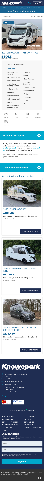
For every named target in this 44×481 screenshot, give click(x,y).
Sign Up (22, 461)
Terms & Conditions (32, 427)
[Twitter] (5, 396)
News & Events (30, 422)
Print (31, 16)
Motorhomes (20, 7)
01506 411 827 (9, 376)
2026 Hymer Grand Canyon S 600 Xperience (19, 328)
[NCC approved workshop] (6, 402)
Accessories (29, 417)
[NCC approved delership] (18, 402)
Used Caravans (8, 419)
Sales (11, 7)
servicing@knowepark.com (14, 381)
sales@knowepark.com (12, 379)
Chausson (36, 7)
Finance (5, 430)
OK (39, 478)
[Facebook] (2, 396)
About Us (28, 419)
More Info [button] (26, 474)
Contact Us (29, 425)
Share (39, 16)
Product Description (14, 135)
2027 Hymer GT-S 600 (14, 209)
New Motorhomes (10, 422)
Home (4, 7)
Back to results (7, 16)
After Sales (7, 427)
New (28, 7)
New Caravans (8, 417)
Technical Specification (15, 167)
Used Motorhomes (10, 425)
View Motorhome (30, 231)
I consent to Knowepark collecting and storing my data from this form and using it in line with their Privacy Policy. (19, 455)
